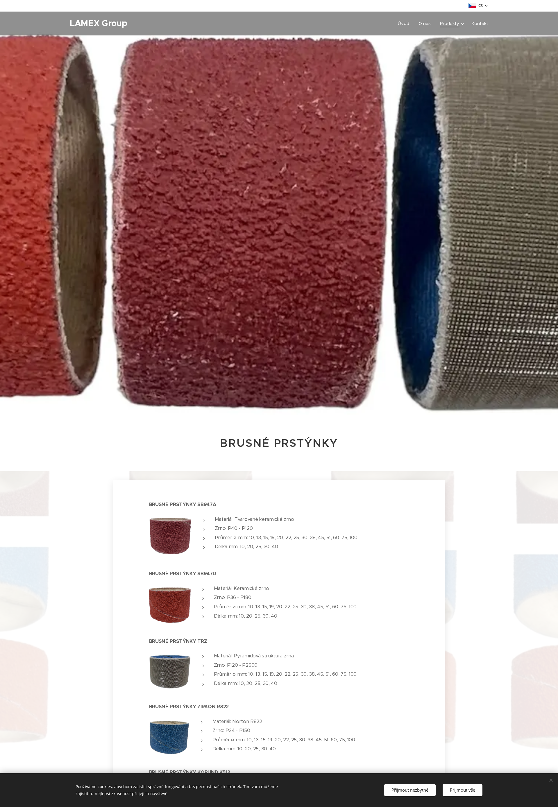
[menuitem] (405, 23)
